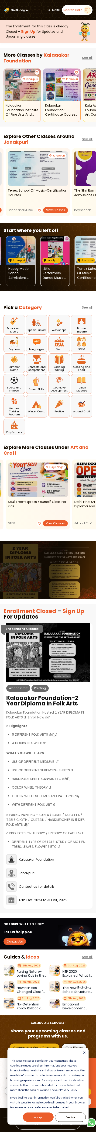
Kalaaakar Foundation (36, 859)
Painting (40, 688)
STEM (11, 523)
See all (87, 57)
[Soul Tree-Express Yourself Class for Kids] (38, 480)
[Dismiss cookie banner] (84, 1052)
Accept (38, 1117)
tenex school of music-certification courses (37, 192)
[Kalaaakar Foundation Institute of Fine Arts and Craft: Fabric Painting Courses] (22, 85)
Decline (70, 1117)
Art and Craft (83, 523)
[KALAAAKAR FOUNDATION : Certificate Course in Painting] (61, 85)
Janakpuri (15, 142)
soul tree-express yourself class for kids (37, 504)
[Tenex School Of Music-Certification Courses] (38, 168)
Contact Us (15, 941)
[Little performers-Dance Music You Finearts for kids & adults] (54, 250)
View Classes (55, 210)
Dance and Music (20, 210)
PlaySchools (83, 210)
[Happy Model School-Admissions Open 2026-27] (20, 250)
